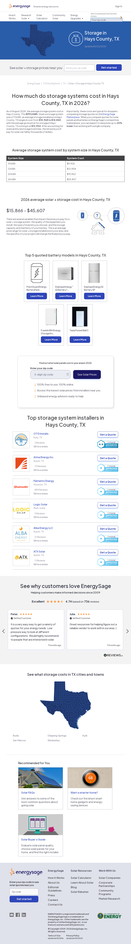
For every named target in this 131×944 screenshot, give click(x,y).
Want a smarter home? (84, 792)
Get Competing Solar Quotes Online (104, 15)
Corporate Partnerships (107, 884)
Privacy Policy (72, 935)
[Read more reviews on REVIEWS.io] (113, 655)
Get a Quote (108, 434)
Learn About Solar (82, 882)
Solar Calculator (81, 877)
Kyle (84, 735)
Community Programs (106, 892)
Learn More (36, 296)
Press (51, 895)
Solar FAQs (28, 792)
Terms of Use (54, 935)
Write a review (41, 446)
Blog (74, 887)
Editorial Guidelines (55, 888)
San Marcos (19, 740)
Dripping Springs (57, 735)
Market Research (109, 898)
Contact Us (55, 904)
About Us (54, 882)
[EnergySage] (26, 874)
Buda (16, 735)
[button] (36, 629)
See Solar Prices (87, 374)
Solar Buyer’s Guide (33, 839)
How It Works (56, 877)
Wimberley (54, 740)
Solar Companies (109, 877)
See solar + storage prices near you (35, 68)
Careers (53, 900)
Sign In (118, 6)
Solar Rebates (80, 891)
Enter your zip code (41, 368)
